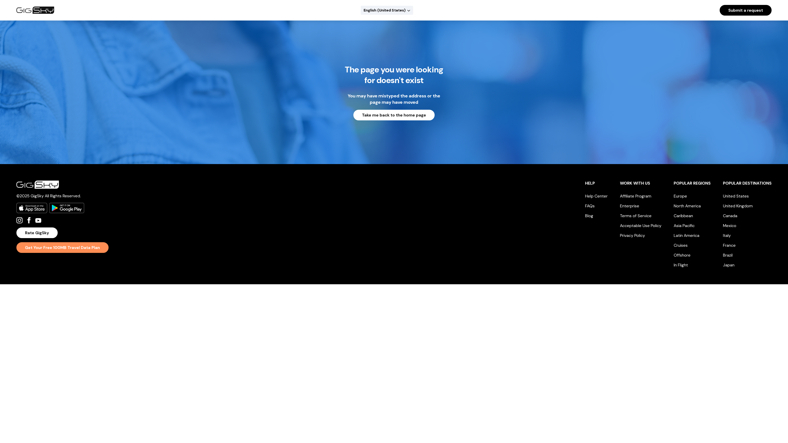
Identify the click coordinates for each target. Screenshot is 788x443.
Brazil (728, 255)
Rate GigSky (37, 232)
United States (736, 196)
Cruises (681, 245)
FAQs (590, 206)
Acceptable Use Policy (640, 225)
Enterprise (629, 206)
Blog (589, 215)
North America (687, 206)
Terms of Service (636, 215)
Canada (730, 215)
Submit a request (745, 10)
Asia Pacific (684, 225)
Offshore (682, 255)
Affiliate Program (635, 196)
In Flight (681, 265)
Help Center (596, 196)
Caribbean (683, 215)
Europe (680, 196)
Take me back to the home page (394, 115)
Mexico (729, 225)
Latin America (686, 235)
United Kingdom (738, 206)
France (729, 245)
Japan (728, 265)
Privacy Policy (632, 235)
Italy (727, 235)
